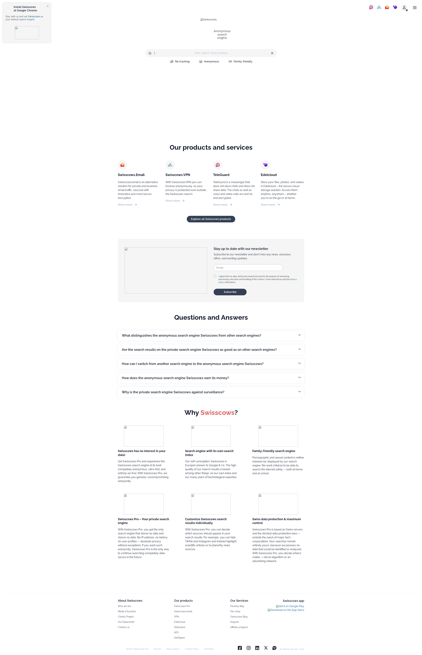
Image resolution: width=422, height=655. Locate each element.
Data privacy (173, 649)
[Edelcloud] (395, 7)
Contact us (124, 627)
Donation (209, 649)
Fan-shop (235, 611)
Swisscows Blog (239, 616)
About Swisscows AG (137, 649)
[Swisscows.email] (387, 7)
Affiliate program (239, 627)
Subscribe (230, 292)
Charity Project (126, 616)
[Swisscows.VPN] (379, 7)
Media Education (127, 611)
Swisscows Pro (182, 606)
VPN (176, 616)
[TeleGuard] (371, 7)
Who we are (124, 606)
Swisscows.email (183, 611)
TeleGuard (179, 627)
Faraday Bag (237, 606)
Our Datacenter (126, 622)
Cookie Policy (192, 649)
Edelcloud (179, 622)
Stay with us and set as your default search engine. (24, 18)
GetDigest (179, 637)
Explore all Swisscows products (211, 219)
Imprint (157, 649)
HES (176, 632)
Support (234, 622)
